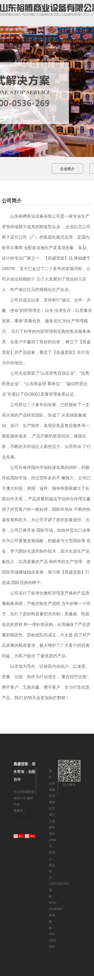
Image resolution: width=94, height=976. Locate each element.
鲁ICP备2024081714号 (24, 817)
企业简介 (67, 169)
